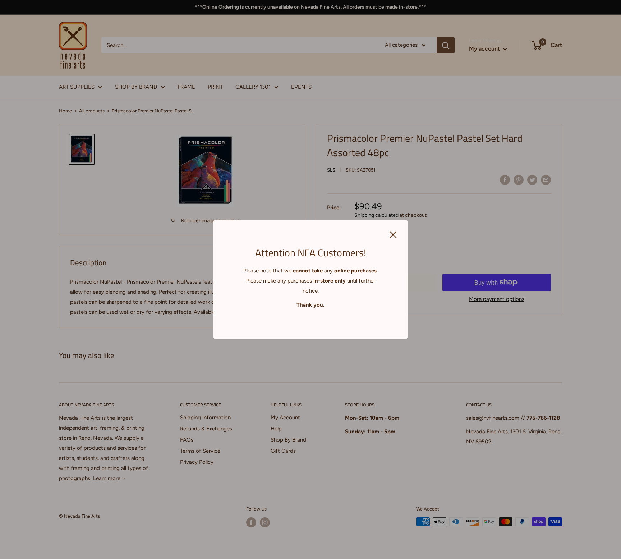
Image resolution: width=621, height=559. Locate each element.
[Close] (393, 234)
